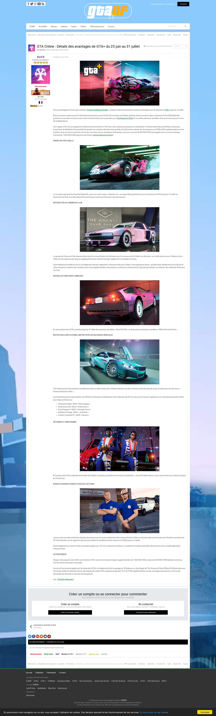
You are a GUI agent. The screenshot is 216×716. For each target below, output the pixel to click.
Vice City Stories (85, 681)
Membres (141, 35)
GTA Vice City (133, 681)
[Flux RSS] (43, 3)
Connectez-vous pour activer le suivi (159, 46)
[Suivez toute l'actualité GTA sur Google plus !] (35, 3)
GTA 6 (36, 681)
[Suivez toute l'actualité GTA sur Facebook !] (28, 3)
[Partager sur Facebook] (33, 636)
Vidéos (83, 26)
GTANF (32, 26)
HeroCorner (62, 688)
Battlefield (42, 688)
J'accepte (204, 712)
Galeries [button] (64, 26)
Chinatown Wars (63, 681)
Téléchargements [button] (97, 26)
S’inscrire (183, 4)
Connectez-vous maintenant (146, 612)
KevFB (42, 50)
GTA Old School (153, 681)
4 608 (41, 97)
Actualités (43, 26)
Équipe (185, 35)
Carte (169, 35)
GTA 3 (142, 681)
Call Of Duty (30, 688)
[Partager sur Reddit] (41, 636)
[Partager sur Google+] (37, 636)
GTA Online (64, 50)
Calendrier (150, 35)
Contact (62, 673)
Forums (111, 26)
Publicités (39, 673)
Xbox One (52, 688)
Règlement (177, 35)
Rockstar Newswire (66, 579)
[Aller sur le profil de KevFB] (31, 48)
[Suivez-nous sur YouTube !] (39, 3)
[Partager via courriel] (45, 636)
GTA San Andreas (118, 681)
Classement (161, 35)
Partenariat (51, 673)
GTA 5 (43, 681)
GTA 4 (74, 681)
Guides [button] (74, 26)
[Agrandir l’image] (120, 83)
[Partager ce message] (185, 57)
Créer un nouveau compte (70, 612)
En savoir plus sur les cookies (154, 712)
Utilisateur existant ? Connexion (162, 4)
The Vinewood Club (124, 118)
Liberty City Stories (101, 681)
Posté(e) (60, 57)
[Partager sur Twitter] (30, 636)
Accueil (29, 673)
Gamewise (30, 695)
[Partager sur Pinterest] (49, 636)
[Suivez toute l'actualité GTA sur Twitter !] (32, 3)
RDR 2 (164, 681)
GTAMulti (51, 681)
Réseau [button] (54, 26)
